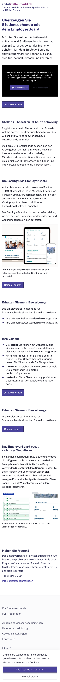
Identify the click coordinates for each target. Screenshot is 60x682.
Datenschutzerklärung (15, 628)
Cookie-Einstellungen (14, 633)
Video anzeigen (21, 88)
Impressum (8, 639)
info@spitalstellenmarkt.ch (17, 580)
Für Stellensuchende (14, 608)
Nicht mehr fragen (40, 88)
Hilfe (5, 648)
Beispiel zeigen (12, 284)
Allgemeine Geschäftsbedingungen (22, 622)
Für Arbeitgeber (11, 613)
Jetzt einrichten (13, 104)
